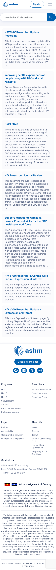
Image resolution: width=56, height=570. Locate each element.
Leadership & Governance (37, 446)
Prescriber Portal (39, 397)
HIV (3, 389)
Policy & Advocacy (10, 412)
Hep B (4, 393)
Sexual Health (7, 401)
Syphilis (4, 404)
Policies (4, 427)
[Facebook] (16, 370)
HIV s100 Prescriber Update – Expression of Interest (23, 311)
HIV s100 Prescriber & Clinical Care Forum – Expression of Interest (26, 277)
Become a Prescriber (41, 389)
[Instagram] (40, 370)
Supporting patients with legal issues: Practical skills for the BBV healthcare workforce (26, 221)
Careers (35, 431)
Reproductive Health (11, 408)
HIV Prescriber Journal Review (24, 175)
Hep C (4, 397)
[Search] (51, 17)
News (34, 427)
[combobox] (23, 17)
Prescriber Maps (39, 393)
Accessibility (7, 431)
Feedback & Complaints (12, 438)
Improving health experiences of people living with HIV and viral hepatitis (25, 78)
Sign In (36, 4)
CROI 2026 (11, 124)
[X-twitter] (32, 370)
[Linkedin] (24, 370)
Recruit (34, 435)
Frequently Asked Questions (39, 452)
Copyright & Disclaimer (12, 435)
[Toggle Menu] (50, 4)
